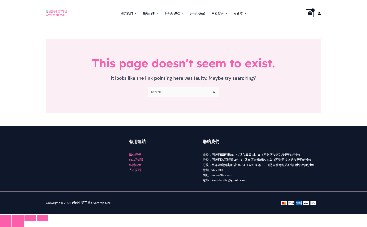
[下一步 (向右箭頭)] (18, 224)
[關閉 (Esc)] (42, 218)
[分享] (30, 218)
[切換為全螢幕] (18, 218)
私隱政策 (135, 165)
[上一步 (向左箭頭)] (5, 224)
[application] (135, 13)
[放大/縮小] (5, 218)
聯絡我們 (135, 155)
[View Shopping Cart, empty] (310, 13)
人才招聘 (135, 170)
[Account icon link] (319, 13)
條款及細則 (136, 160)
